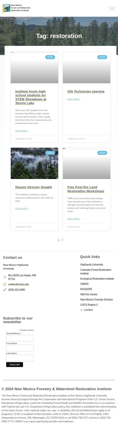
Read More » (21, 131)
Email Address (14, 333)
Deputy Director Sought (33, 187)
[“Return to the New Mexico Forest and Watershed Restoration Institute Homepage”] (16, 8)
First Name (11, 343)
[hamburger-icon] (112, 8)
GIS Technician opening (85, 91)
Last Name (11, 353)
